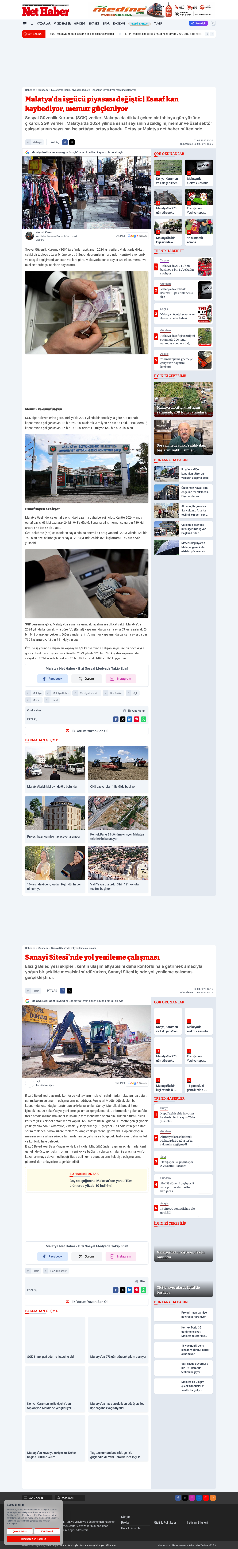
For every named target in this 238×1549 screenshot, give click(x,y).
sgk (135, 693)
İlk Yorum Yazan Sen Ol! (90, 731)
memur (36, 700)
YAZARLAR (68, 1497)
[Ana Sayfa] (32, 23)
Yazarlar (44, 23)
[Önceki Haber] (207, 34)
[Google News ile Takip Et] (137, 235)
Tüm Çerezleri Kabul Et (33, 1539)
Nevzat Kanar (56, 236)
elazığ (36, 991)
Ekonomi (119, 23)
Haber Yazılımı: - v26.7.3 (186, 1545)
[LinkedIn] (199, 1498)
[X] (185, 1498)
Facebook (55, 678)
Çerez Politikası (20, 1531)
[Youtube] (206, 1498)
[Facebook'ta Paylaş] (65, 142)
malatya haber (61, 693)
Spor (106, 23)
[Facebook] (178, 1498)
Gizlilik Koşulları (131, 1528)
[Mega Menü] (24, 24)
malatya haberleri (89, 693)
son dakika (116, 693)
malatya (37, 142)
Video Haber (62, 23)
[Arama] (213, 23)
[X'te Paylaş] (72, 142)
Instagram (124, 678)
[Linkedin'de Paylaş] (129, 719)
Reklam (126, 1522)
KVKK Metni (47, 1531)
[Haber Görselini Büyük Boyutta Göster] (86, 192)
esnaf (55, 700)
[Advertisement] (119, 62)
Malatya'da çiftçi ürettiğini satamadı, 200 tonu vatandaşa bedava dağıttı (112, 34)
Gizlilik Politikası (165, 1522)
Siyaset (94, 23)
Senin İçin (200, 23)
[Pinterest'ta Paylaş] (136, 719)
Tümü (158, 23)
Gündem (79, 23)
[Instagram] (192, 1498)
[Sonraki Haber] (212, 34)
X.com (89, 678)
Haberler (30, 90)
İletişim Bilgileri (197, 1522)
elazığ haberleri (58, 1271)
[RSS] (213, 1498)
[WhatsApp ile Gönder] (143, 719)
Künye (125, 1517)
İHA (45, 1083)
